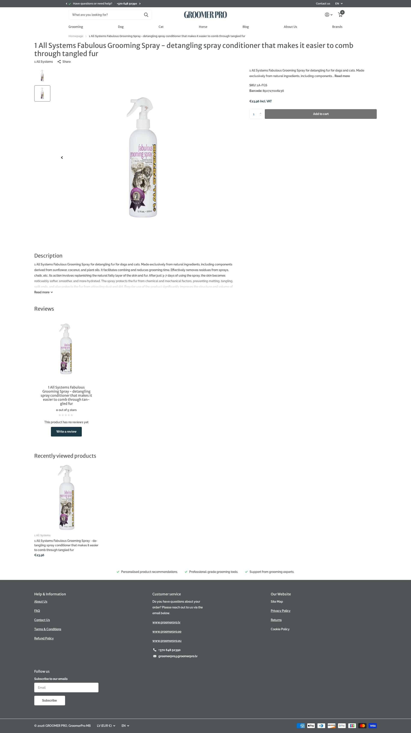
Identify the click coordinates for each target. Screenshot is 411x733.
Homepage (75, 36)
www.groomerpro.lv (166, 622)
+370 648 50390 (169, 650)
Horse (203, 27)
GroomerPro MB (79, 725)
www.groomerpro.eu (167, 640)
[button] (66, 3)
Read (41, 292)
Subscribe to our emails (51, 679)
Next (140, 3)
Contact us (323, 3)
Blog (246, 27)
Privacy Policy (280, 610)
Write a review (66, 431)
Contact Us (42, 620)
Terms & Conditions (47, 629)
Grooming (75, 27)
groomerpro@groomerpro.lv (178, 656)
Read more (342, 76)
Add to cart (321, 114)
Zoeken (146, 14)
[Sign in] (329, 14)
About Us (290, 27)
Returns (276, 620)
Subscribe (49, 700)
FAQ (37, 610)
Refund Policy (44, 638)
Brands (337, 27)
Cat (161, 27)
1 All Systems (43, 61)
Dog (121, 27)
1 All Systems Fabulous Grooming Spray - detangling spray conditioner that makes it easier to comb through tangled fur (66, 545)
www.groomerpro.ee (166, 631)
